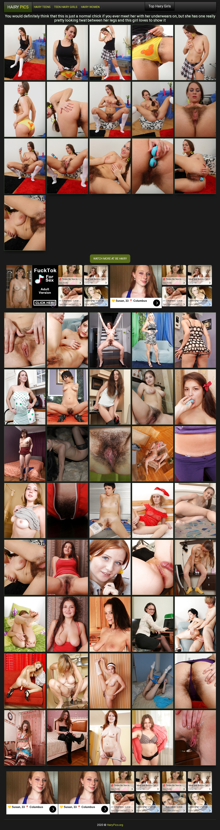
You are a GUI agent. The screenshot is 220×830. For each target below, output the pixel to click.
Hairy (18, 7)
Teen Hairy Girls (65, 7)
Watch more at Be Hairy (110, 258)
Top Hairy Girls (159, 6)
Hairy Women (90, 7)
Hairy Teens (42, 7)
